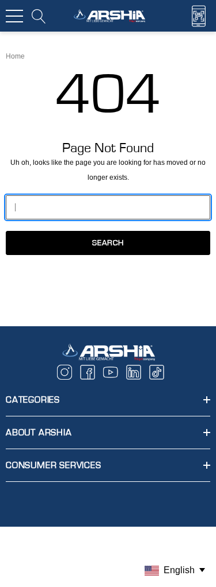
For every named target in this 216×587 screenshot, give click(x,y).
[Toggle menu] (14, 16)
